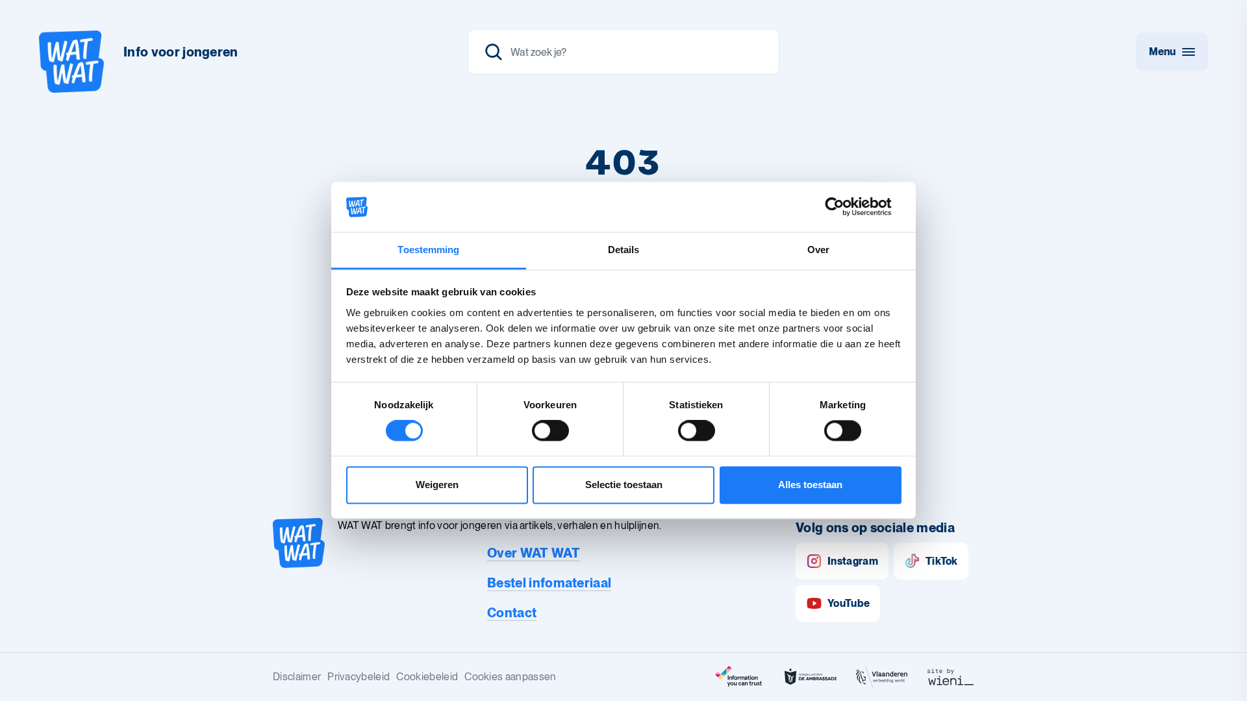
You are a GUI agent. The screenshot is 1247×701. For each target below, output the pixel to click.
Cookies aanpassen (510, 676)
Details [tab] (624, 249)
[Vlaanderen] (882, 677)
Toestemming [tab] (428, 249)
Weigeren (437, 484)
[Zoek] (493, 52)
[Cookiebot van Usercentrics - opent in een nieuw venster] (844, 207)
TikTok (942, 561)
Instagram (852, 561)
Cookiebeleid (427, 676)
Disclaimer (297, 676)
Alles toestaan (810, 484)
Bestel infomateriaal (549, 583)
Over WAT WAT (533, 553)
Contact (511, 613)
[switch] (550, 431)
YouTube (848, 603)
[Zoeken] (623, 52)
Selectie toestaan (623, 484)
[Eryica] (739, 677)
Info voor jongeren (180, 52)
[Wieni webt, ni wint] (950, 677)
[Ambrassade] (811, 677)
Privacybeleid (358, 676)
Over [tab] (818, 249)
